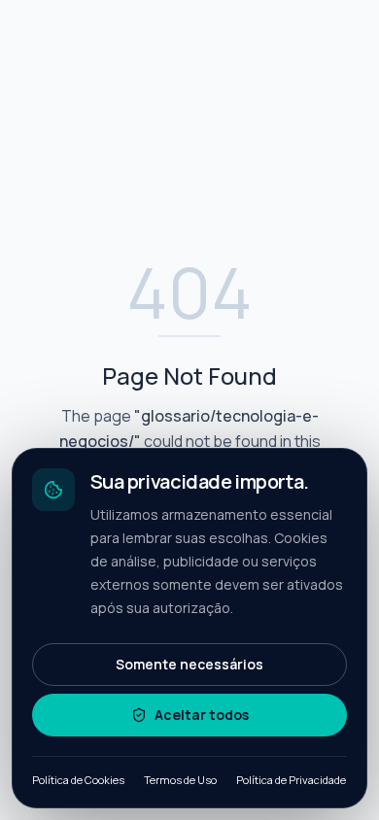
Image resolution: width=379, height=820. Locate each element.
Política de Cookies (78, 779)
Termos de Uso (180, 779)
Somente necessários (189, 664)
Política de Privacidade (291, 779)
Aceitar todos (202, 714)
